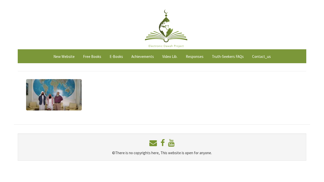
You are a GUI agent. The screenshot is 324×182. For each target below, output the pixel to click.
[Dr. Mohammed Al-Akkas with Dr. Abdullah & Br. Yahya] (54, 94)
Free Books (92, 56)
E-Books (116, 56)
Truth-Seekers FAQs (228, 56)
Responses (195, 56)
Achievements (142, 56)
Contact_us (261, 56)
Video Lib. (169, 56)
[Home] (165, 26)
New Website (64, 56)
